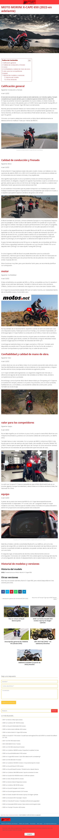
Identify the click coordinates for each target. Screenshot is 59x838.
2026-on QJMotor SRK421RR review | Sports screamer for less (20, 772)
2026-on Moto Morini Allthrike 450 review (14, 729)
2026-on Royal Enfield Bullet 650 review (14, 726)
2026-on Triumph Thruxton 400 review (13, 807)
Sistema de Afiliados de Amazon (9, 823)
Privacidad (32, 823)
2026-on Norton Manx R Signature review (14, 782)
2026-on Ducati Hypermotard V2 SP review (15, 791)
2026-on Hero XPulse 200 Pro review (13, 779)
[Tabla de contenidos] (29, 60)
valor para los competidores (12, 71)
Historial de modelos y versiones (13, 75)
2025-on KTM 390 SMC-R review (11, 760)
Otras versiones (11, 79)
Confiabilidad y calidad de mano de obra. (16, 69)
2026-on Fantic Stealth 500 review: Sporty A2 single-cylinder (20, 795)
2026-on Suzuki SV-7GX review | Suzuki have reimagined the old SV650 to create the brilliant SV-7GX (29, 736)
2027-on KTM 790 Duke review (11, 741)
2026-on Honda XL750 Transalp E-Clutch (14, 798)
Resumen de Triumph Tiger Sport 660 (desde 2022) (44, 598)
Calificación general (9, 63)
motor (5, 67)
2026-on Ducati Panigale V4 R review (13, 788)
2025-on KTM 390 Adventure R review (13, 747)
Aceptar (29, 834)
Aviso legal (39, 823)
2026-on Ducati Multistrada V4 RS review (14, 753)
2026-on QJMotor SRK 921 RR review (12, 785)
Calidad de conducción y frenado (14, 65)
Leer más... (26, 830)
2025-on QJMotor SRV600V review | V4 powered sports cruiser (21, 763)
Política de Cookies (24, 823)
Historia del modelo (12, 77)
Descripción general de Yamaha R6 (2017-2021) (15, 598)
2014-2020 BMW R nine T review (11, 744)
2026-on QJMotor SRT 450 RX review (13, 723)
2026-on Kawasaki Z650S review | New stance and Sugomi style (21, 804)
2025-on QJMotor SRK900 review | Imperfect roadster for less (20, 750)
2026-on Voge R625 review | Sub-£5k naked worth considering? (21, 756)
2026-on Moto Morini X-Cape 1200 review (14, 732)
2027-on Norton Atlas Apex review (12, 720)
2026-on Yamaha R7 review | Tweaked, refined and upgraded (20, 801)
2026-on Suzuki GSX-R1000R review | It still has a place (18, 775)
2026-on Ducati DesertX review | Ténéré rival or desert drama (20, 769)
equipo (5, 73)
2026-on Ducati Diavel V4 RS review (13, 766)
